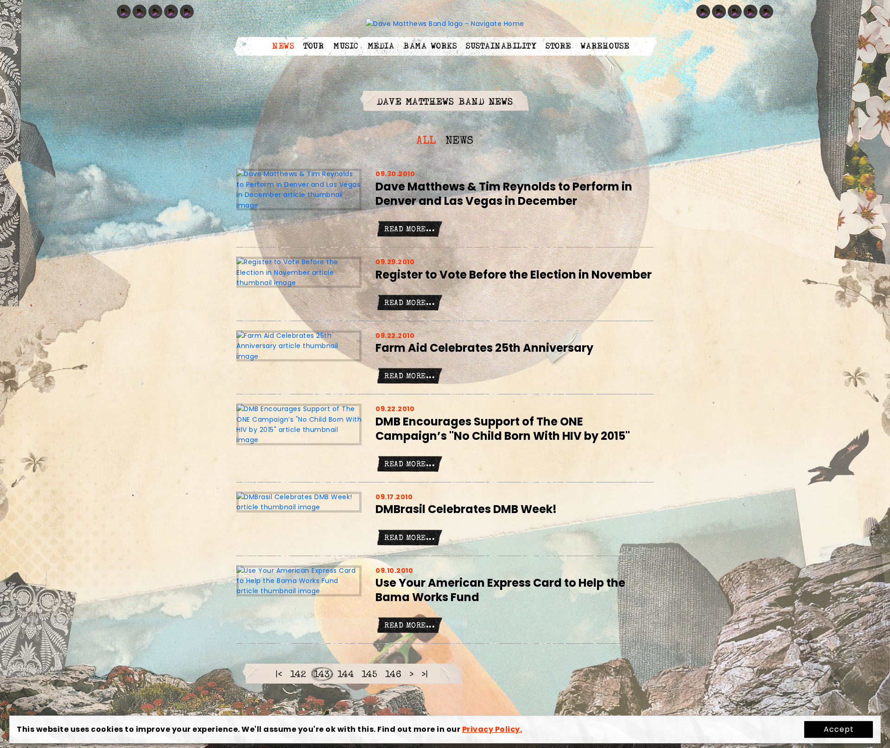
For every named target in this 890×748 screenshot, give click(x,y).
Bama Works (430, 46)
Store (558, 46)
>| (424, 675)
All (426, 141)
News (283, 46)
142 (298, 675)
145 (370, 675)
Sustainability (501, 46)
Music (345, 46)
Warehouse (604, 46)
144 (345, 675)
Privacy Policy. (492, 729)
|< (278, 675)
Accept (839, 729)
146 (393, 675)
